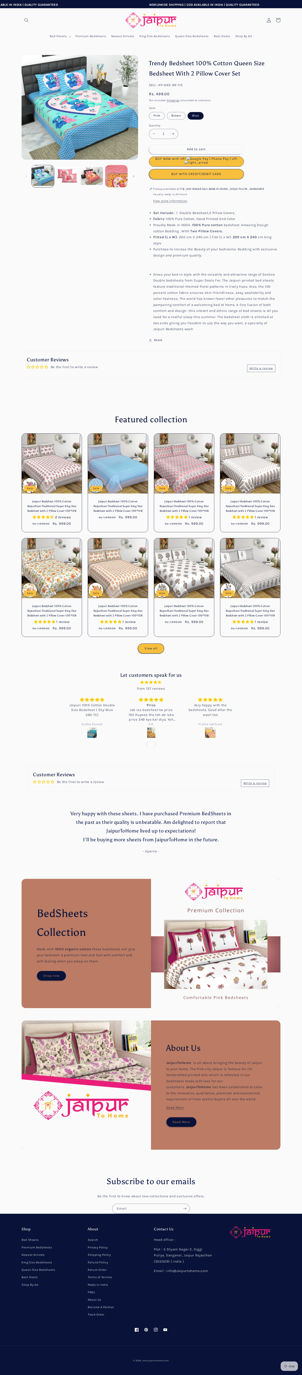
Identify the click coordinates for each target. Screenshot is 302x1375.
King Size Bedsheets (37, 1262)
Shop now (51, 976)
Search (93, 1240)
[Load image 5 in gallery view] (116, 176)
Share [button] (158, 340)
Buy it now (196, 174)
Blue (195, 115)
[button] (26, 20)
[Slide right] (133, 176)
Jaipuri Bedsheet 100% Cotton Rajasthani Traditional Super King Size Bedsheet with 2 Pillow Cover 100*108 (51, 506)
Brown (176, 115)
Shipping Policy (99, 1255)
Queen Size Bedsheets (38, 1270)
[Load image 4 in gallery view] (92, 176)
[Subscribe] (185, 1209)
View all (151, 648)
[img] (151, 682)
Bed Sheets (30, 1240)
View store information (170, 201)
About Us (94, 1300)
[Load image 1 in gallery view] (43, 176)
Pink (156, 115)
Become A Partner (101, 1307)
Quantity (154, 125)
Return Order (97, 1270)
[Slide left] (26, 176)
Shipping (173, 100)
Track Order (96, 1314)
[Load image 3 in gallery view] (67, 176)
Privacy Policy (98, 1247)
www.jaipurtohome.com (155, 1360)
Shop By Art (30, 1285)
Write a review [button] (261, 368)
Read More (175, 1107)
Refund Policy (98, 1262)
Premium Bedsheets (37, 1247)
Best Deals (30, 1277)
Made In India (98, 1285)
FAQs (91, 1292)
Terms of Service (100, 1277)
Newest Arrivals (33, 1255)
